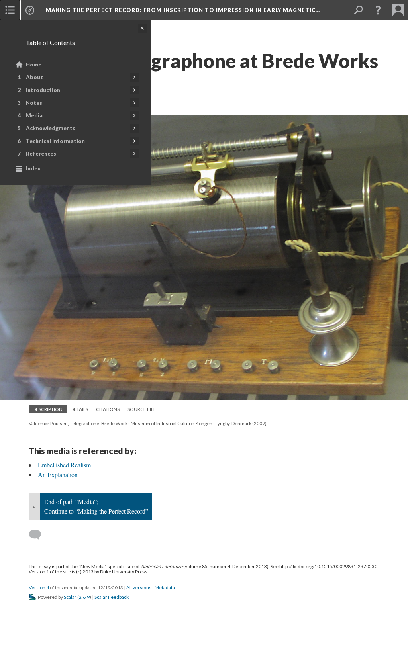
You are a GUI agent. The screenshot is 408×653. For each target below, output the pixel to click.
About (34, 77)
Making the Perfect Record (183, 10)
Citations (108, 409)
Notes (34, 103)
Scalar (70, 597)
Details (79, 409)
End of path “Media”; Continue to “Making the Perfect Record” (96, 506)
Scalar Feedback (111, 597)
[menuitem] (10, 10)
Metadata (165, 587)
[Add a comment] (38, 535)
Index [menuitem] (33, 168)
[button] (378, 10)
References (41, 154)
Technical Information (55, 141)
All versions (138, 587)
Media (34, 115)
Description (48, 409)
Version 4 (39, 587)
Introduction (43, 90)
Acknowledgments (50, 128)
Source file (142, 409)
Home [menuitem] (33, 64)
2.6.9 (84, 597)
